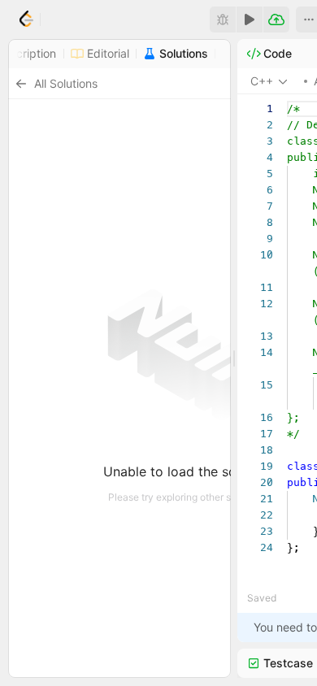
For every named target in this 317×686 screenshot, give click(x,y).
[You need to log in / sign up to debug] (223, 20)
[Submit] (276, 20)
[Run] (250, 20)
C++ (261, 81)
